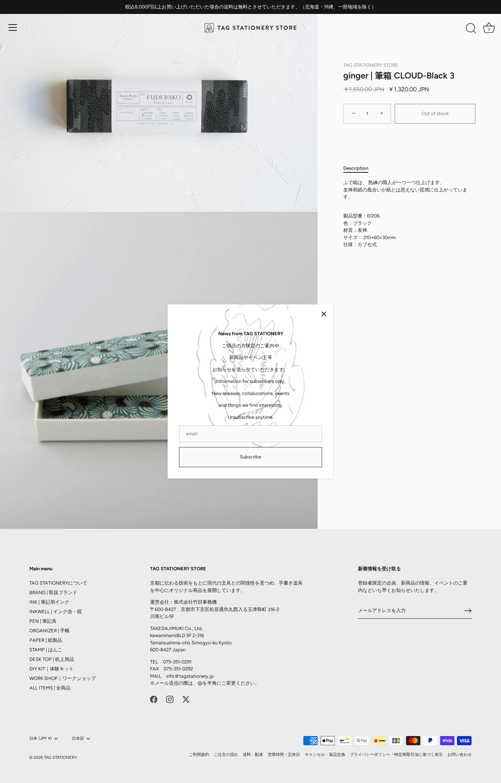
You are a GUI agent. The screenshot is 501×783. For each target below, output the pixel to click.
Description (355, 168)
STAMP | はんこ (45, 649)
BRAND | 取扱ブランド (53, 592)
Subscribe (250, 457)
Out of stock (435, 113)
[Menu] (13, 27)
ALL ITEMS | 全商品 (49, 688)
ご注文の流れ (226, 754)
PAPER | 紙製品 (45, 640)
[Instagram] (169, 699)
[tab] (359, 168)
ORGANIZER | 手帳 (49, 630)
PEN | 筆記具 (42, 621)
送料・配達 (253, 754)
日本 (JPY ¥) (40, 738)
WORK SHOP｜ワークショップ (62, 678)
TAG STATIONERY (60, 757)
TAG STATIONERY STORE (370, 65)
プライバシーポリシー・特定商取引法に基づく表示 (396, 754)
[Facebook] (153, 699)
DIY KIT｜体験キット (51, 669)
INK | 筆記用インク (49, 602)
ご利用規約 (199, 754)
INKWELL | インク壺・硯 (55, 611)
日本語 (78, 738)
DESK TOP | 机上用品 (51, 659)
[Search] (471, 29)
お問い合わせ (459, 754)
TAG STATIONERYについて (58, 583)
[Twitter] (186, 699)
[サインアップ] (468, 610)
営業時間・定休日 (284, 754)
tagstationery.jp (196, 676)
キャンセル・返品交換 (325, 754)
